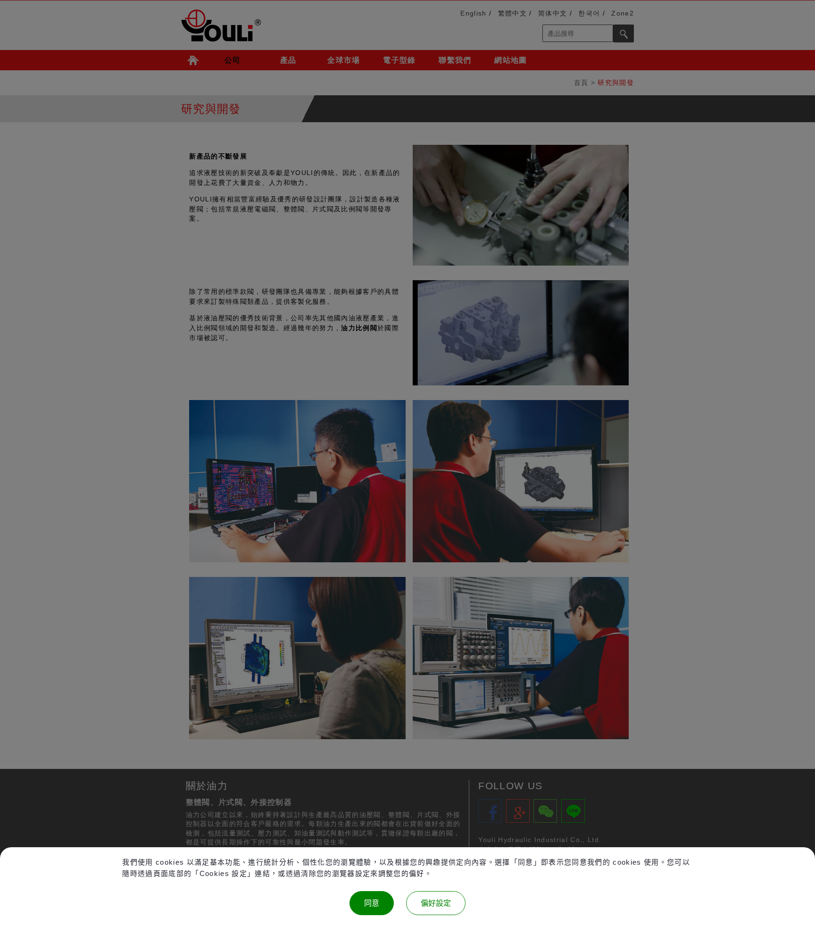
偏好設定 (436, 903)
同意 (371, 903)
